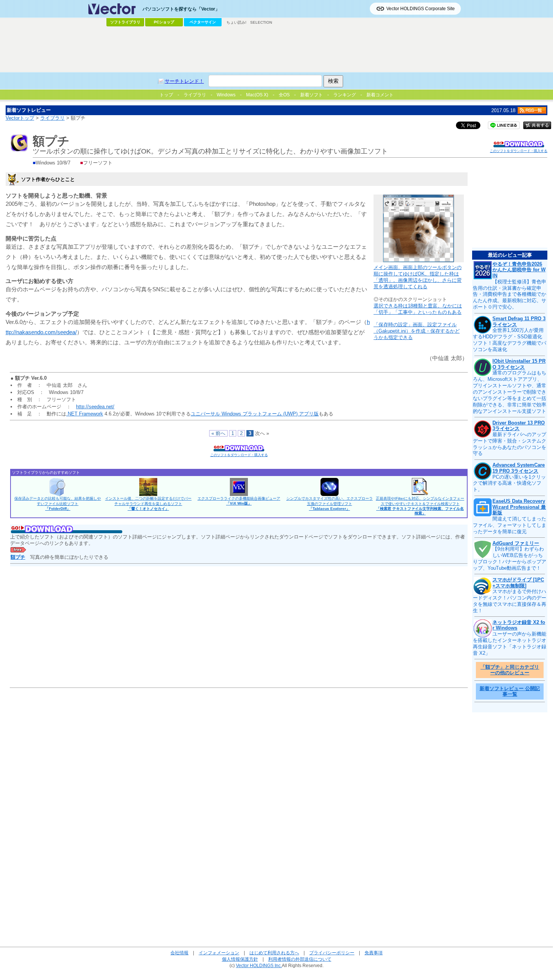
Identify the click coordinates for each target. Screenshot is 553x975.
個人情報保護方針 (240, 959)
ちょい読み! (236, 22)
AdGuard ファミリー (515, 543)
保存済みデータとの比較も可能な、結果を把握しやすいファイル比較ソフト (57, 503)
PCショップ (164, 22)
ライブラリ (52, 118)
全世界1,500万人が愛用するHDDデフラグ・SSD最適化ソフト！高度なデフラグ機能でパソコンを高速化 (509, 339)
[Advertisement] (276, 49)
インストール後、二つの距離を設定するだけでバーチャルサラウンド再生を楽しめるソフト (148, 503)
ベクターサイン (203, 22)
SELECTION (261, 22)
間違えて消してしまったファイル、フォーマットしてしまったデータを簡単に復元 (509, 525)
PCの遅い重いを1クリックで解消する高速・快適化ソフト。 (509, 483)
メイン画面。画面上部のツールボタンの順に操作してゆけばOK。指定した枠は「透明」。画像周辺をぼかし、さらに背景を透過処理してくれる (418, 277)
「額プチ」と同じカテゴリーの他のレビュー (509, 670)
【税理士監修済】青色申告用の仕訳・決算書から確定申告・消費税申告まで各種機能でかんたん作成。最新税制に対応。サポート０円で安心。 (509, 294)
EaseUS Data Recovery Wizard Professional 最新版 (519, 507)
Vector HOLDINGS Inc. (259, 965)
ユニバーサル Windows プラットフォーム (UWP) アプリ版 (255, 414)
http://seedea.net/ (95, 406)
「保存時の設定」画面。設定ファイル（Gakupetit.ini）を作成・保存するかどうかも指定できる (417, 331)
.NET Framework (84, 414)
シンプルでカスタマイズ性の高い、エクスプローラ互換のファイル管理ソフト (329, 503)
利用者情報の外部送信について (299, 959)
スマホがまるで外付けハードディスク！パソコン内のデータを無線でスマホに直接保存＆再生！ (509, 601)
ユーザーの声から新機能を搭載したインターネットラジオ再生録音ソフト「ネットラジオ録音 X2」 (509, 643)
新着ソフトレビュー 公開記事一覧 (510, 691)
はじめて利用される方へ (274, 952)
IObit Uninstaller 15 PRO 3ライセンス (518, 364)
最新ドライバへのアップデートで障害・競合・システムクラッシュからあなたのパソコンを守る (509, 444)
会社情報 (179, 952)
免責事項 (374, 952)
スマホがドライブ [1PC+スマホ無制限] (518, 583)
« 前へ (218, 433)
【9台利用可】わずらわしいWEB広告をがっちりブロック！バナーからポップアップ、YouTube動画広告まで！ (509, 558)
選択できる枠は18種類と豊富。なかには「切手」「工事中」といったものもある (418, 309)
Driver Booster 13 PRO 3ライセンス (518, 426)
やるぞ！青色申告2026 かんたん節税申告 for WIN (518, 269)
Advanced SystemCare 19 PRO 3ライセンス (518, 468)
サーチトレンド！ (184, 81)
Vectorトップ (20, 118)
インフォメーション (219, 952)
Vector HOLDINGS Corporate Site (420, 8)
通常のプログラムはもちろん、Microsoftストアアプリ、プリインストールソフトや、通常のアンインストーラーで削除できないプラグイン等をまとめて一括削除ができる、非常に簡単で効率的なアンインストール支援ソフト (509, 392)
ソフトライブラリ (125, 22)
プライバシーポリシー (331, 952)
